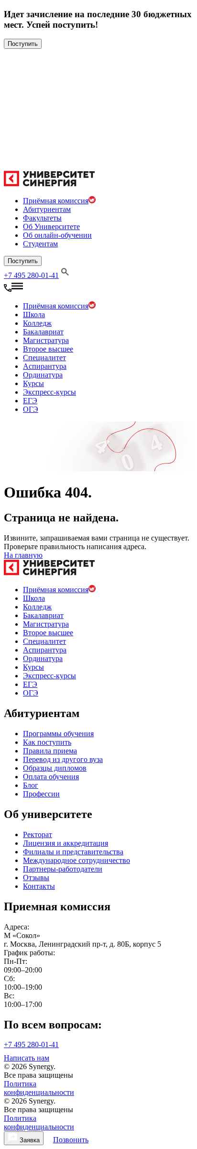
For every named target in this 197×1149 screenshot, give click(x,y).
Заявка (29, 1140)
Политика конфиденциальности (39, 1088)
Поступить (23, 43)
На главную (23, 555)
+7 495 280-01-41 (31, 275)
